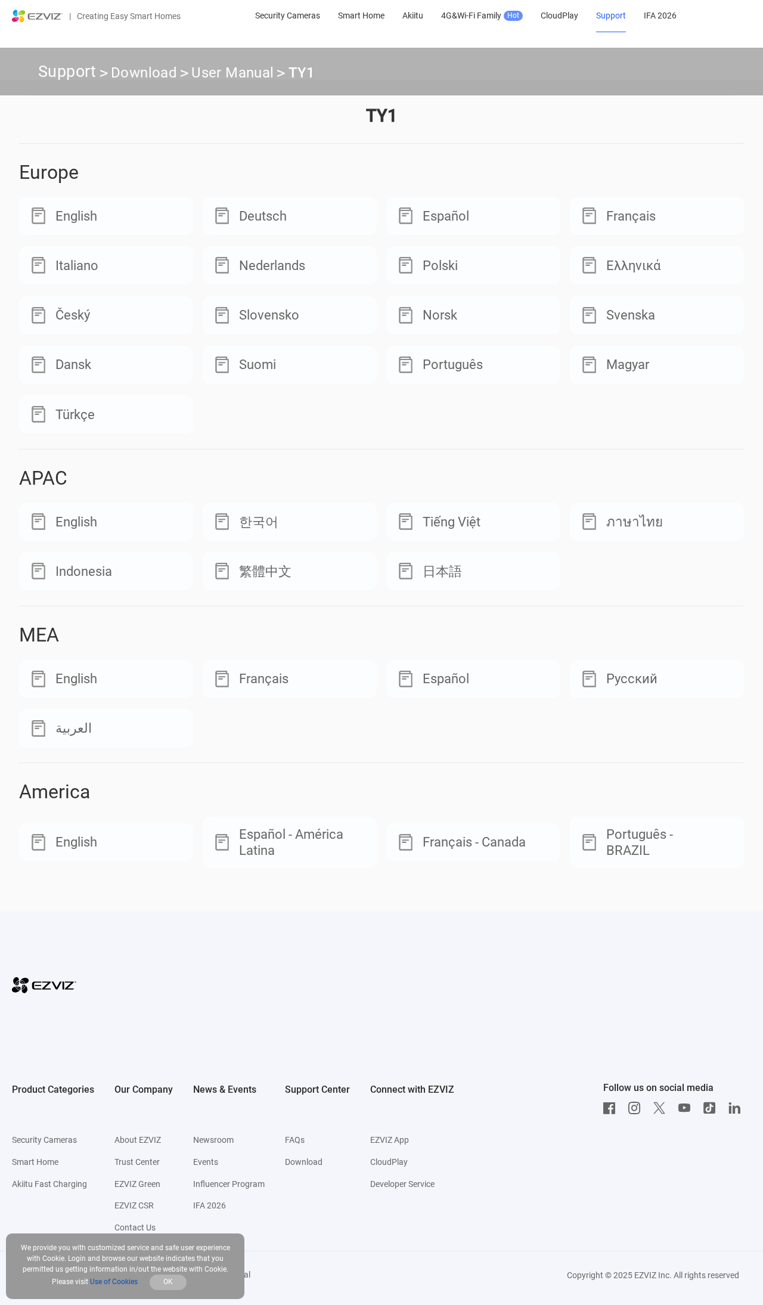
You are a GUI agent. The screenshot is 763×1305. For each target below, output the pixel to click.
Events (205, 1162)
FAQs (295, 1140)
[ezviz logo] (37, 16)
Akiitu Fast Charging (49, 1184)
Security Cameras (44, 1140)
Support (67, 71)
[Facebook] (612, 1108)
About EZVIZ (137, 1140)
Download (144, 72)
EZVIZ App (389, 1140)
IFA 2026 (209, 1205)
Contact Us (135, 1227)
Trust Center (137, 1162)
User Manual (232, 72)
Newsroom (213, 1140)
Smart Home (35, 1162)
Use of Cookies (114, 1282)
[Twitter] (662, 1108)
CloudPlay (389, 1162)
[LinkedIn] (737, 1108)
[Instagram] (637, 1108)
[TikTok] (712, 1108)
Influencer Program (229, 1184)
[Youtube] (687, 1108)
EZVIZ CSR (134, 1205)
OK (168, 1282)
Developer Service (402, 1184)
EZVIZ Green (137, 1184)
